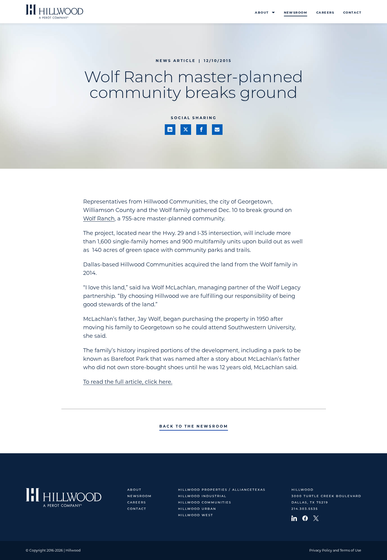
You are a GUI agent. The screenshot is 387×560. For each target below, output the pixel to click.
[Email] (217, 129)
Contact (352, 13)
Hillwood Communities (204, 502)
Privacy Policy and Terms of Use (335, 550)
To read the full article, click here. (127, 382)
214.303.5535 (304, 509)
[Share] (170, 129)
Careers (325, 13)
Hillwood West (195, 515)
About (261, 13)
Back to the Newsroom (193, 426)
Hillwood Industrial (202, 496)
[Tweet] (185, 129)
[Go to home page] (54, 12)
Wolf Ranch (99, 218)
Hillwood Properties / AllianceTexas (221, 490)
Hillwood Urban (197, 509)
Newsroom (295, 13)
